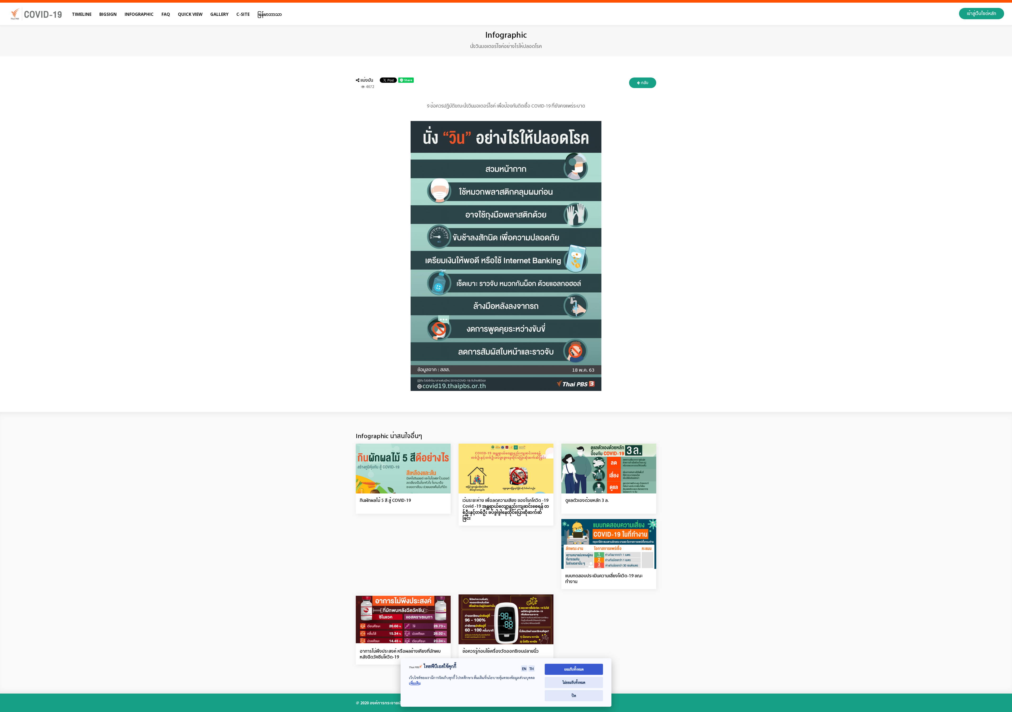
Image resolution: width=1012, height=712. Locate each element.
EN (524, 668)
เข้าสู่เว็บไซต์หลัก (981, 13)
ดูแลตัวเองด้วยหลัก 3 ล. (587, 500)
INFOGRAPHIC (139, 14)
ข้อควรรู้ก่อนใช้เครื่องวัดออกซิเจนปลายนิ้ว (501, 650)
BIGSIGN (108, 14)
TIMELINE (81, 14)
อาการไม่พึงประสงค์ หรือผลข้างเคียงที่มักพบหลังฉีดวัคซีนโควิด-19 (400, 653)
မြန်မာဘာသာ (269, 14)
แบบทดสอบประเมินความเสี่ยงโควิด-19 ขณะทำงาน (604, 578)
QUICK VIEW (190, 14)
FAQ (166, 14)
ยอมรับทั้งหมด (574, 669)
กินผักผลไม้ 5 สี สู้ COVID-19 (385, 500)
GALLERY (219, 14)
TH (531, 668)
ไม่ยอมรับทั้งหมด (574, 682)
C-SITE (243, 14)
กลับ (644, 82)
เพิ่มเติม (415, 683)
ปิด (574, 695)
